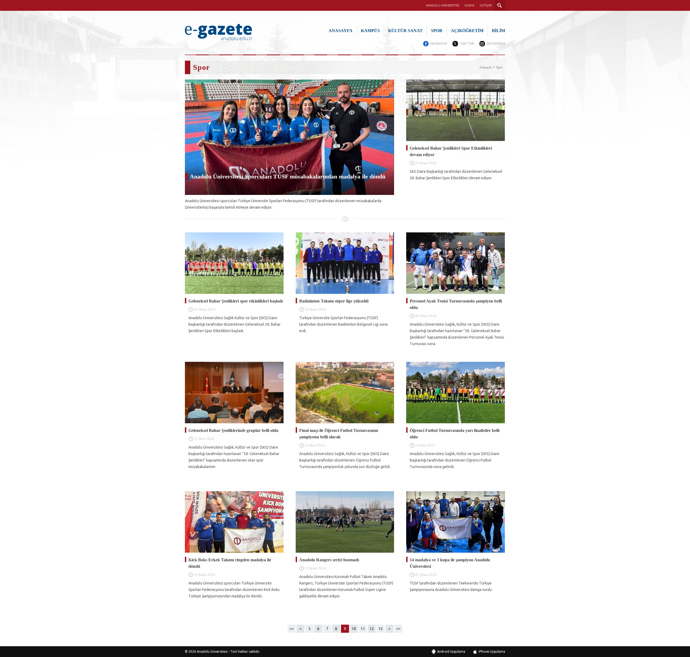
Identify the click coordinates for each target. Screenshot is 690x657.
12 (372, 629)
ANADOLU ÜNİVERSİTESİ (442, 5)
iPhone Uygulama (492, 651)
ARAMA (499, 5)
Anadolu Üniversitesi (212, 651)
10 (354, 629)
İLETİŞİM (486, 5)
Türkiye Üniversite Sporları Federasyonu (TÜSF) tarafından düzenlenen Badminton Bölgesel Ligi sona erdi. (343, 324)
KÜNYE (469, 5)
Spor (499, 67)
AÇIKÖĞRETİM (467, 30)
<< (291, 629)
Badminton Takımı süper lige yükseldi (333, 301)
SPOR (437, 30)
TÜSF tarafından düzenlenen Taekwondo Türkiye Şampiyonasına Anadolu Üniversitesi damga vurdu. (451, 586)
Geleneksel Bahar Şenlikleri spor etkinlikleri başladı (235, 301)
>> (398, 629)
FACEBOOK (438, 43)
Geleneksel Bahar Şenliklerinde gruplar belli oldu (233, 430)
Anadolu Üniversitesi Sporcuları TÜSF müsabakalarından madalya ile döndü (287, 176)
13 (380, 629)
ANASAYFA (341, 30)
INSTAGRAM (496, 43)
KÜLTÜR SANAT (405, 30)
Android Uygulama (451, 651)
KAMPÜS (370, 30)
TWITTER (467, 43)
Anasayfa (485, 67)
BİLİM (498, 30)
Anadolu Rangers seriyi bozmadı (329, 560)
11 (363, 629)
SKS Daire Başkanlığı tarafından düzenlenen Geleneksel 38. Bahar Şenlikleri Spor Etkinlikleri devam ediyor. (456, 174)
